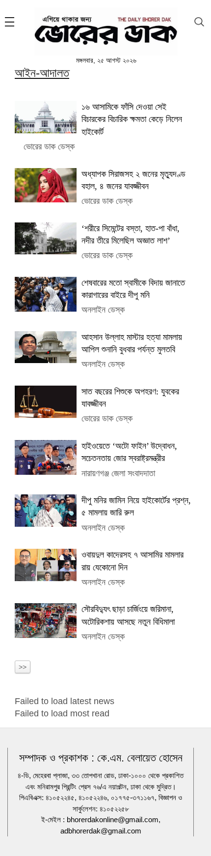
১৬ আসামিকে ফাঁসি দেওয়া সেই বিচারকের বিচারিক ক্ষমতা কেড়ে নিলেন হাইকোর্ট (131, 119)
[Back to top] (196, 836)
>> (22, 667)
